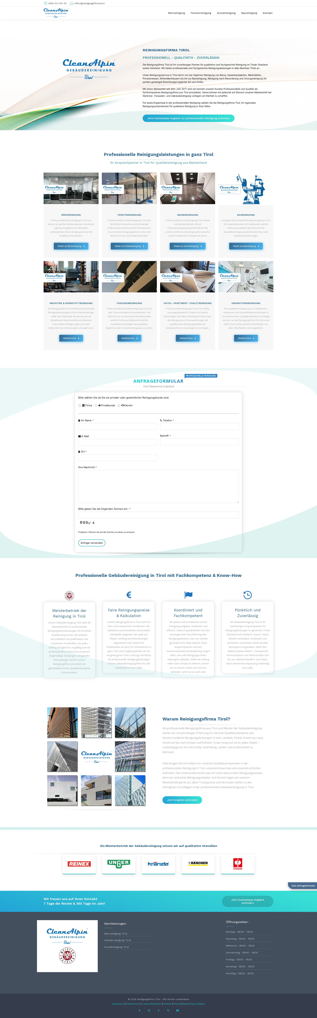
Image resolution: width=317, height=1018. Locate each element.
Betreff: (165, 435)
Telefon (168, 420)
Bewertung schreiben (193, 1003)
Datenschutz (133, 1003)
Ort (84, 451)
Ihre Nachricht (87, 467)
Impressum (118, 1003)
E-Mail (85, 436)
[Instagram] (149, 1011)
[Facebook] (139, 1011)
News (177, 1003)
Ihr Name (87, 420)
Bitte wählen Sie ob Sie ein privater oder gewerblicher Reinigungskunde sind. (123, 397)
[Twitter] (168, 1011)
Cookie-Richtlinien (151, 1003)
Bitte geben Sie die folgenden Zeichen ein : (104, 508)
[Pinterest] (158, 1011)
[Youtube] (177, 1011)
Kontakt (167, 1003)
